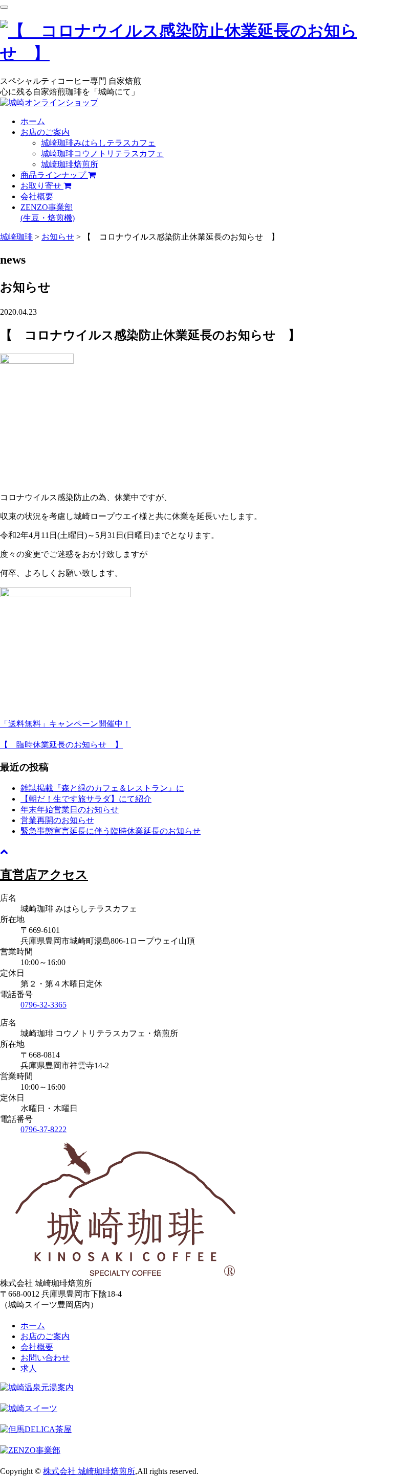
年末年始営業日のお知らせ (69, 809)
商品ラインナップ (54, 175)
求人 (28, 1368)
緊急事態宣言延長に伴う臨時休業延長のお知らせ (110, 831)
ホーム (32, 121)
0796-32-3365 (43, 1004)
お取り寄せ (41, 185)
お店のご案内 (45, 132)
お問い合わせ (45, 1357)
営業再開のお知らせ (57, 820)
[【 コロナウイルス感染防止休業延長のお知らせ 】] (196, 53)
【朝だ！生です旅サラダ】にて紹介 (85, 798)
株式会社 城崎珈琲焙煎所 (89, 1471)
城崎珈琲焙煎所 (69, 164)
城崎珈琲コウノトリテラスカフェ (102, 153)
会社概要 (36, 196)
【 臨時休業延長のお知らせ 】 (61, 744)
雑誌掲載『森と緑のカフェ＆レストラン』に (102, 788)
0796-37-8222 (43, 1129)
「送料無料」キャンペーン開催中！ (65, 723)
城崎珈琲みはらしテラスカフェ (98, 142)
